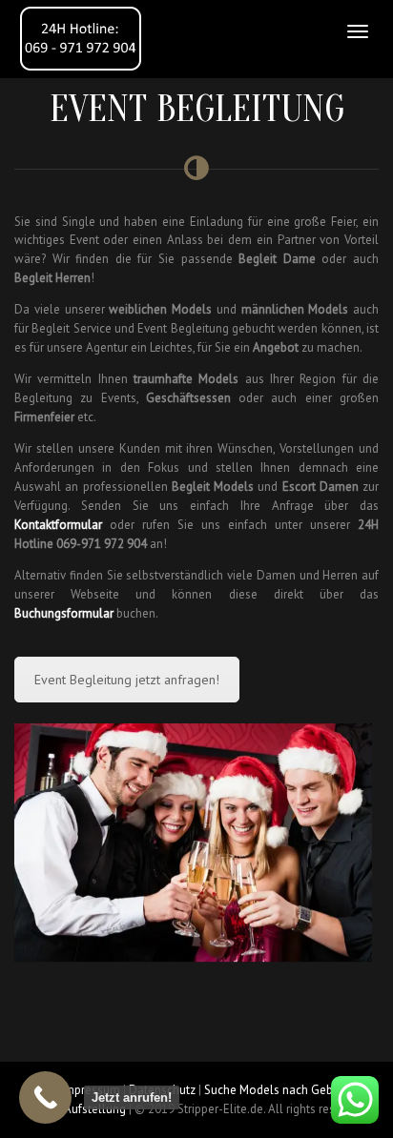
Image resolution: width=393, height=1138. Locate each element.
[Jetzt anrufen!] (45, 1097)
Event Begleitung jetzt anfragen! (126, 679)
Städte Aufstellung (76, 1109)
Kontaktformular (58, 525)
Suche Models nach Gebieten (282, 1090)
